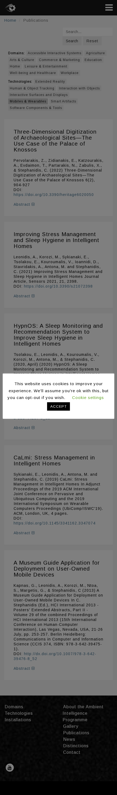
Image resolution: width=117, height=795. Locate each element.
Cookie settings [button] (88, 397)
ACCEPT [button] (58, 406)
